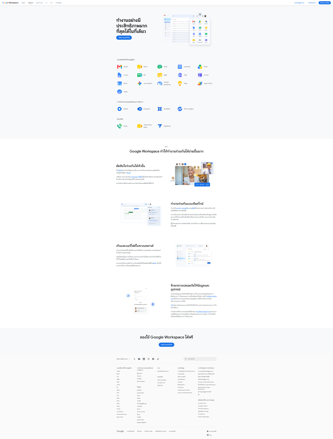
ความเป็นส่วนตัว (130, 431)
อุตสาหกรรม (39, 3)
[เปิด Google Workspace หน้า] (10, 3)
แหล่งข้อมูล (59, 3)
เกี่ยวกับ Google (148, 431)
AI (46, 3)
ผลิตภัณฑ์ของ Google (160, 431)
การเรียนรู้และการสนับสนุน (206, 368)
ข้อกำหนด (139, 431)
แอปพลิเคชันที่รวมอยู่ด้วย (124, 368)
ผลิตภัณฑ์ (30, 3)
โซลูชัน (23, 3)
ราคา (51, 3)
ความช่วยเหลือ (172, 431)
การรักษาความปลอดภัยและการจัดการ (145, 369)
